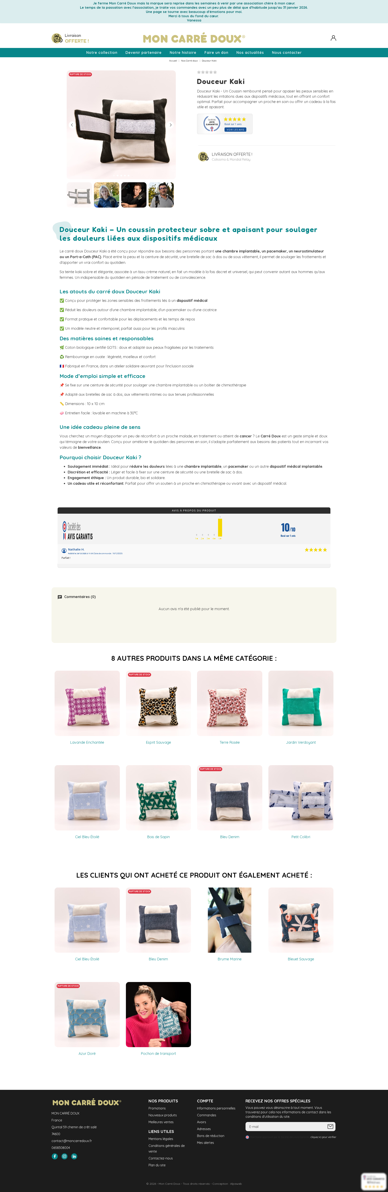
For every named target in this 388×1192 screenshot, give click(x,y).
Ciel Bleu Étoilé (87, 837)
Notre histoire (183, 52)
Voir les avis (235, 129)
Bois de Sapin (158, 837)
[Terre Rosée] (257, 676)
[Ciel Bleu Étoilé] (115, 770)
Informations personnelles (216, 1108)
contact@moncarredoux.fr (72, 1141)
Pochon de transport (158, 1053)
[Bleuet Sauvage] (328, 893)
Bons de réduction (210, 1136)
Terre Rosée (230, 742)
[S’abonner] (330, 1126)
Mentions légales (161, 1139)
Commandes (206, 1115)
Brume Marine (229, 959)
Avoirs (201, 1122)
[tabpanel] (121, 125)
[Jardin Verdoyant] (328, 676)
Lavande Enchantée (87, 742)
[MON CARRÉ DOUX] (194, 38)
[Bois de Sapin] (186, 770)
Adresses (204, 1129)
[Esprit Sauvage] (186, 676)
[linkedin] (74, 1156)
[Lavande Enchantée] (115, 676)
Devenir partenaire (143, 52)
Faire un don (216, 52)
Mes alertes (205, 1143)
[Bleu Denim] (257, 770)
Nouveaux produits (163, 1115)
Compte (205, 1100)
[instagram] (64, 1156)
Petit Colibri (300, 837)
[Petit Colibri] (328, 770)
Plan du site (157, 1165)
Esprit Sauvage (158, 742)
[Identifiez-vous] (333, 38)
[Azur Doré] (115, 987)
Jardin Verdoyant (301, 742)
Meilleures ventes (161, 1122)
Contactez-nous (161, 1158)
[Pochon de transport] (186, 987)
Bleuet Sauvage (301, 959)
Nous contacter (287, 52)
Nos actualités (250, 52)
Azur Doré (87, 1053)
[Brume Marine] (257, 893)
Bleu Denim (229, 837)
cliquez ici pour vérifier (323, 1137)
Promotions (157, 1108)
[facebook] (55, 1156)
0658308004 (61, 1148)
